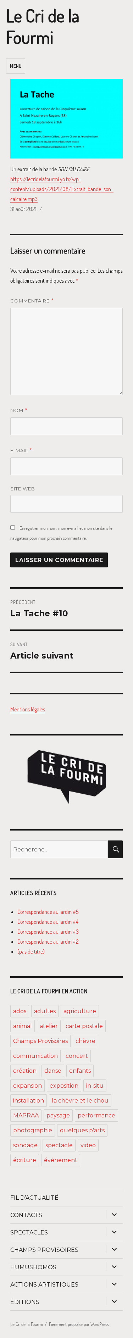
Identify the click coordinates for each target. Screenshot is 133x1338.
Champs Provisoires (40, 1041)
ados (19, 1011)
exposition (64, 1085)
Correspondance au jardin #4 (47, 921)
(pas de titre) (31, 951)
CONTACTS (26, 1215)
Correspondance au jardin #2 (48, 941)
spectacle (59, 1145)
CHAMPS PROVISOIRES (44, 1250)
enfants (80, 1070)
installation (28, 1100)
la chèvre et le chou (80, 1100)
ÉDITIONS (24, 1302)
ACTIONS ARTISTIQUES (44, 1284)
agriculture (79, 1011)
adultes (45, 1011)
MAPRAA (26, 1115)
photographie (32, 1130)
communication (35, 1056)
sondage (25, 1145)
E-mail (21, 450)
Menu (15, 66)
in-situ (95, 1085)
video (88, 1145)
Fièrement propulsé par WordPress (79, 1324)
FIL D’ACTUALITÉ (34, 1197)
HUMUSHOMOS (33, 1267)
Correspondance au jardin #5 (48, 911)
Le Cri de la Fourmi (42, 26)
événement (60, 1160)
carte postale (84, 1026)
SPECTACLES (29, 1232)
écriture (24, 1160)
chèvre (85, 1041)
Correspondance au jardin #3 (48, 931)
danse (52, 1070)
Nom (19, 409)
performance (96, 1115)
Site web (22, 489)
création (25, 1070)
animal (22, 1026)
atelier (49, 1026)
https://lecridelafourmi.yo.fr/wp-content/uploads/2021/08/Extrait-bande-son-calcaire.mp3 (61, 189)
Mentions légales (27, 709)
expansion (27, 1085)
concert (77, 1056)
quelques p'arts (82, 1130)
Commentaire (32, 300)
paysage (58, 1115)
